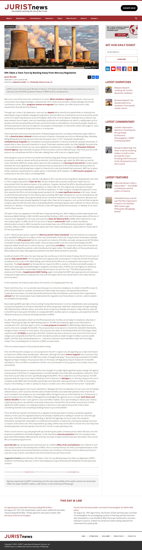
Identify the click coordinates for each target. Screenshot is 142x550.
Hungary (26, 515)
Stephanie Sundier (29, 472)
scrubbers (60, 245)
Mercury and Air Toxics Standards (54, 235)
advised (7, 296)
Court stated (23, 264)
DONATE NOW (129, 8)
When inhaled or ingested (61, 99)
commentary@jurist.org (73, 472)
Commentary (35, 18)
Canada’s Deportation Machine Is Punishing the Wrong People (124, 130)
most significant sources (69, 192)
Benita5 (88, 67)
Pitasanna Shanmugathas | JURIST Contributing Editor (124, 138)
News (9, 18)
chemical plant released (20, 136)
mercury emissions (65, 434)
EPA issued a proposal (82, 171)
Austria (16, 515)
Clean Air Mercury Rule (58, 219)
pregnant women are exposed (40, 104)
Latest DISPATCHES (118, 82)
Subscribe (121, 59)
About (84, 18)
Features (49, 18)
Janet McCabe (10, 445)
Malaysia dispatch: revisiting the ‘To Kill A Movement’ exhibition (123, 90)
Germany (8, 515)
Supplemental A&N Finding (35, 272)
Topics (59, 18)
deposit (51, 112)
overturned (60, 221)
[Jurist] (26, 8)
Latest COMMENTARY (120, 121)
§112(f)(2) (22, 333)
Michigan (65, 378)
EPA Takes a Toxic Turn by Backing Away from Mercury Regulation (40, 72)
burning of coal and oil (75, 163)
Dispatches (21, 18)
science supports (73, 354)
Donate (94, 18)
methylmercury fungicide (15, 141)
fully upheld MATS (19, 258)
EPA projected (24, 240)
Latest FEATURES (117, 177)
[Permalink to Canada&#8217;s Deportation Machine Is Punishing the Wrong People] (109, 129)
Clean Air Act (35, 181)
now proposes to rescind (55, 325)
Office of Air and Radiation (68, 445)
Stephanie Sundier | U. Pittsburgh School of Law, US (32, 82)
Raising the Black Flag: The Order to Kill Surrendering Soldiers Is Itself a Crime (125, 150)
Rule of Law (71, 18)
